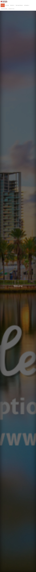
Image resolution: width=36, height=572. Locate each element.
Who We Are (7, 5)
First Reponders (26, 5)
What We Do (12, 5)
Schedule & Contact (11, 8)
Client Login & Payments (19, 5)
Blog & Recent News (4, 8)
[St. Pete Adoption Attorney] (5, 2)
